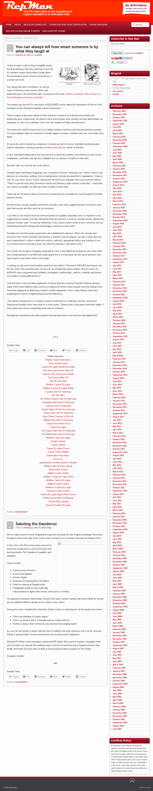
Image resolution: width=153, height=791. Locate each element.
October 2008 (119, 603)
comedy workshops (52, 147)
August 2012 (118, 455)
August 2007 (118, 648)
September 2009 (120, 568)
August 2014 (118, 378)
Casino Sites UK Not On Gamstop (58, 409)
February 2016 (119, 320)
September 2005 (120, 722)
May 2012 (117, 465)
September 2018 (120, 220)
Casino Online (58, 444)
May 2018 (117, 233)
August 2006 (118, 687)
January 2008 (119, 632)
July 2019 (117, 188)
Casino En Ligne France (58, 448)
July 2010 (117, 536)
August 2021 (118, 124)
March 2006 (118, 703)
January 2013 (119, 439)
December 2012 (120, 442)
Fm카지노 (58, 459)
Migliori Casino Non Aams (58, 359)
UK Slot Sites (58, 395)
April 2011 (117, 507)
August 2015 (118, 339)
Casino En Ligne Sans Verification (68, 25)
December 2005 (120, 713)
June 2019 (117, 191)
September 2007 (120, 645)
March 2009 (118, 587)
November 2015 (120, 330)
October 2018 (119, 217)
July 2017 (117, 265)
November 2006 (120, 677)
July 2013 (117, 420)
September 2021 (120, 120)
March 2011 (118, 510)
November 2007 (120, 639)
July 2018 (117, 227)
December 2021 (120, 114)
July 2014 (117, 381)
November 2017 (120, 253)
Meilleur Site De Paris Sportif (58, 466)
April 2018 (117, 236)
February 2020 (119, 166)
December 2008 (120, 597)
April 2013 (117, 429)
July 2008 (117, 613)
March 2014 (118, 394)
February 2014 (119, 397)
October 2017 (119, 256)
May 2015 (117, 349)
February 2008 (119, 629)
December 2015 (120, 326)
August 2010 (118, 532)
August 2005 (118, 726)
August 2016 (118, 301)
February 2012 (119, 475)
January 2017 (119, 285)
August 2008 (118, 610)
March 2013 (118, 433)
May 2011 (117, 504)
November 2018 (120, 214)
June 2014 (117, 385)
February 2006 (119, 706)
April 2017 (117, 275)
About (17, 25)
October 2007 (119, 642)
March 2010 (118, 549)
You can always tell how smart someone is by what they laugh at (57, 49)
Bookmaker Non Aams (58, 455)
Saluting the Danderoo (36, 524)
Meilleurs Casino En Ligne (58, 487)
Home (9, 25)
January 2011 (119, 516)
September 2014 (120, 375)
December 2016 (120, 288)
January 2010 (119, 555)
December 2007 (120, 635)
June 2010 (117, 539)
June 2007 (117, 655)
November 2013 (120, 407)
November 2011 (120, 484)
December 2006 (120, 674)
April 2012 (117, 468)
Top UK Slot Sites (58, 381)
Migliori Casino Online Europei (23, 31)
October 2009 (119, 565)
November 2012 (120, 446)
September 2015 (120, 336)
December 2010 (120, 520)
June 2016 (117, 307)
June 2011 (117, 500)
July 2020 (117, 150)
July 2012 (117, 459)
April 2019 (117, 198)
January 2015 (119, 362)
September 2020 (120, 146)
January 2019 (119, 207)
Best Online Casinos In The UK (58, 416)
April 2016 (117, 314)
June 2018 (117, 230)
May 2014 (117, 388)
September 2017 (120, 259)
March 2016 (118, 317)
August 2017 (118, 262)
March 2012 (118, 471)
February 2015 (119, 359)
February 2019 (119, 204)
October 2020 (119, 143)
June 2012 (117, 462)
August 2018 (118, 223)
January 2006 (119, 710)
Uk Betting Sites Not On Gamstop (58, 434)
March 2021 (118, 133)
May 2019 (117, 195)
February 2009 (119, 591)
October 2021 (119, 117)
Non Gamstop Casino (54, 31)
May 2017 (117, 272)
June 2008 (117, 616)
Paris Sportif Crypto (58, 363)
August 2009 (118, 571)
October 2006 (119, 681)
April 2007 (117, 661)
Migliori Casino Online (58, 473)
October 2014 (119, 372)
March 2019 (118, 201)
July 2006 (117, 690)
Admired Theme (145, 787)
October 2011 (119, 488)
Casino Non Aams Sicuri (58, 423)
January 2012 (119, 478)
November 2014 (120, 368)
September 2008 (120, 607)
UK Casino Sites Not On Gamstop (58, 430)
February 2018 (119, 243)
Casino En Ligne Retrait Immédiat (58, 367)
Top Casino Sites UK (58, 377)
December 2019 (120, 172)
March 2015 (118, 356)
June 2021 (117, 130)
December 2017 (120, 249)
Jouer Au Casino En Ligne (58, 505)
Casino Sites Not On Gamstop (58, 413)
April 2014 (117, 391)
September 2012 (120, 452)
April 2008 (117, 623)
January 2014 (119, 401)
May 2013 (117, 426)
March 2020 (118, 162)
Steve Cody (46, 528)
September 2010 (120, 529)
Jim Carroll (118, 91)
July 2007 (117, 652)
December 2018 (120, 211)
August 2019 (118, 185)
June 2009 (117, 578)
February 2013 (119, 436)
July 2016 (117, 304)
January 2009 (119, 594)
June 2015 (117, 346)
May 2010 (117, 542)
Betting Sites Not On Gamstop (58, 420)
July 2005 (117, 729)
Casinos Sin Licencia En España (58, 374)
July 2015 (117, 343)
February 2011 (119, 513)
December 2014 (120, 365)
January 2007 (119, 671)
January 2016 (119, 323)
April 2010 (117, 545)
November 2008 (120, 600)
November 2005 (120, 716)
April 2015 (117, 352)
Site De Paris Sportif (58, 501)
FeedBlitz (139, 53)
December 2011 (120, 481)
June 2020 (117, 153)
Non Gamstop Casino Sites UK (58, 370)
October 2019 (119, 179)
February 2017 (119, 282)
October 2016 (119, 294)
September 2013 (120, 413)
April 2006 (117, 700)
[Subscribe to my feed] (114, 59)
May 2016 (117, 310)
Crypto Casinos (58, 441)
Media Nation (119, 85)
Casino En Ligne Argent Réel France (58, 494)
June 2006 (117, 693)
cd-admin (38, 55)
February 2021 (119, 137)
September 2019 (120, 182)
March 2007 (118, 665)
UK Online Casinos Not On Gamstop (58, 398)
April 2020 (117, 159)
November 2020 (120, 140)
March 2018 (118, 240)
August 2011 (118, 494)
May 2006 (117, 697)
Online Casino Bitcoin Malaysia (58, 498)
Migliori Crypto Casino (58, 483)
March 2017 (118, 278)
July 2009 (117, 574)
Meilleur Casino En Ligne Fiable (58, 388)
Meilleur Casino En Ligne (58, 384)
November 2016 (120, 291)
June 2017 (117, 269)
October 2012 (119, 449)
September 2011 (120, 491)
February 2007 (119, 668)
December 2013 (120, 404)
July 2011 (117, 497)
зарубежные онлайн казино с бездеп (58, 462)
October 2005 (119, 719)
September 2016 (120, 298)
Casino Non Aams (98, 25)
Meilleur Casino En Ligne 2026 (58, 476)
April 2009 (117, 584)
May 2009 (117, 581)
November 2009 (120, 562)
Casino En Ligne (58, 427)
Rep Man (13, 788)
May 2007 (117, 658)
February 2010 (119, 552)
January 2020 (119, 169)
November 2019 (120, 175)
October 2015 (119, 333)
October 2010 (119, 526)
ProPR (116, 94)
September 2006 (120, 684)
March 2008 (118, 626)
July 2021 (117, 127)
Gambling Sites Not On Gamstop (58, 402)
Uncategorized (21, 512)
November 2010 (120, 523)
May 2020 (117, 156)
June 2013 (117, 423)
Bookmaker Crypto (58, 469)
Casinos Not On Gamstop (58, 391)
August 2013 (118, 417)
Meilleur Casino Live (35, 25)
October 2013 (119, 410)
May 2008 (117, 619)
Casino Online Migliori (58, 452)
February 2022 (119, 111)
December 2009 (120, 558)
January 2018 (119, 246)
